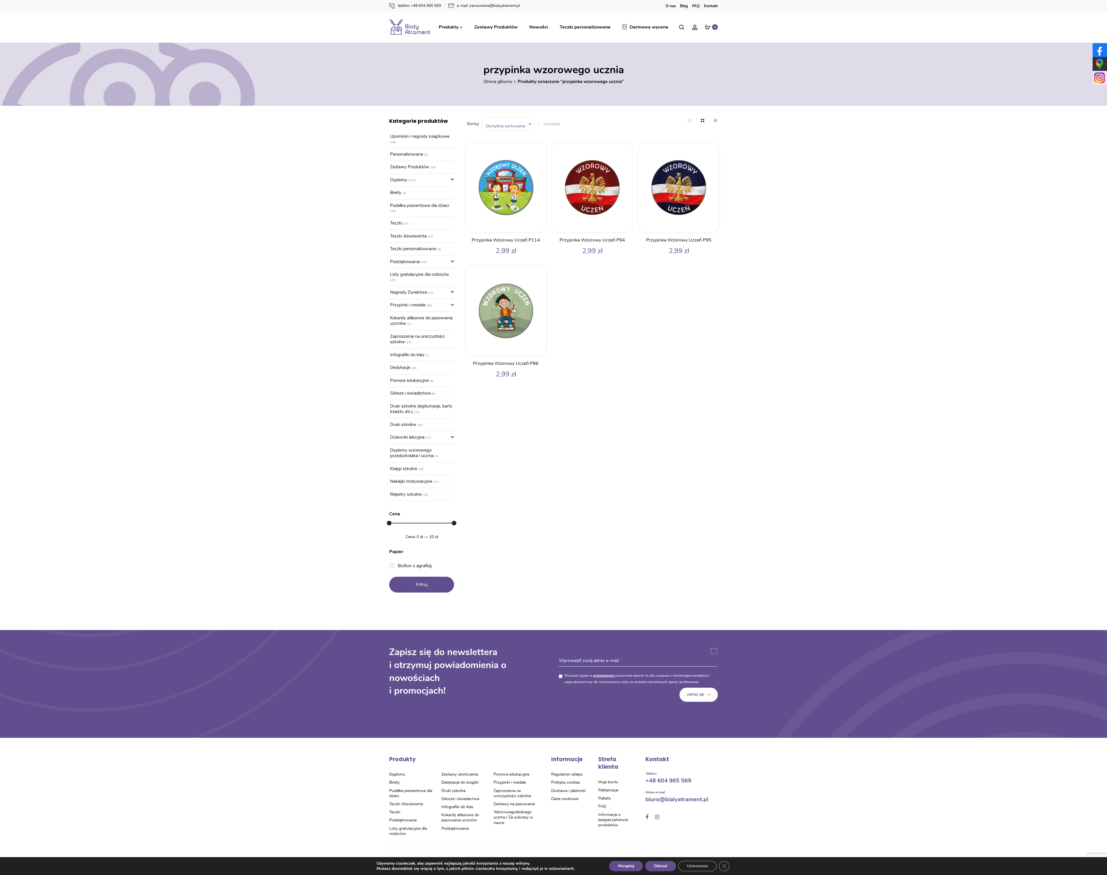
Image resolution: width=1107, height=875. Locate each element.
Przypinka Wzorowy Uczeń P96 (506, 363)
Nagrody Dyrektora (408, 292)
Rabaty (604, 798)
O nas (671, 6)
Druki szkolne (403, 424)
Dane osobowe (564, 799)
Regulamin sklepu (567, 774)
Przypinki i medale (408, 305)
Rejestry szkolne (405, 494)
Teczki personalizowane (585, 27)
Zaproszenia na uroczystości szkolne (417, 339)
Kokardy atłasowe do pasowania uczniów (421, 321)
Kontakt (711, 6)
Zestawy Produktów (496, 27)
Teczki (396, 223)
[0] (708, 27)
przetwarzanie (603, 676)
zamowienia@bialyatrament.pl (488, 5)
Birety (395, 192)
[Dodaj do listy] (539, 149)
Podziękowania (405, 262)
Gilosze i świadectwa (410, 393)
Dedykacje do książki (460, 782)
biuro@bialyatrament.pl (676, 799)
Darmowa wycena (649, 27)
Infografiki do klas (407, 355)
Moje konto (608, 782)
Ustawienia (697, 866)
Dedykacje (400, 367)
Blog (684, 6)
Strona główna (497, 81)
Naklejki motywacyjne (411, 481)
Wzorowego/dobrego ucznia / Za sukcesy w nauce (513, 817)
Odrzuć (660, 866)
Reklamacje (608, 790)
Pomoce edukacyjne (409, 380)
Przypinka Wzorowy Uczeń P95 (678, 240)
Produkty (448, 27)
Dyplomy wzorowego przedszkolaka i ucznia (412, 453)
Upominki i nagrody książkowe (419, 136)
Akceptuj (626, 866)
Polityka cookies (565, 782)
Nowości (538, 27)
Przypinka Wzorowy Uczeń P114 (506, 240)
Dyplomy (398, 180)
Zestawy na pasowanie (514, 804)
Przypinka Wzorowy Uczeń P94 (592, 240)
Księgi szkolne (403, 469)
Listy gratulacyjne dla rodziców (419, 274)
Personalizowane (406, 154)
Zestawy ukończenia (459, 774)
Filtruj (422, 584)
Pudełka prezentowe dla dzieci (419, 205)
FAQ (696, 6)
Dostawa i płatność (568, 790)
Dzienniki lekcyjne (407, 437)
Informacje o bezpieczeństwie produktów (613, 820)
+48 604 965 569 (419, 5)
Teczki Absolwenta (408, 236)
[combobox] (508, 124)
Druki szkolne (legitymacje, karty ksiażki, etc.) (421, 409)
